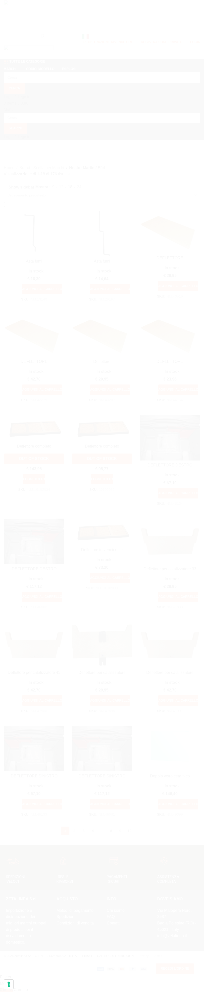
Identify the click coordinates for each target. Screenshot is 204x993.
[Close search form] (198, 6)
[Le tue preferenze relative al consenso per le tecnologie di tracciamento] (8, 984)
